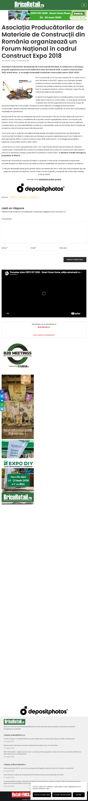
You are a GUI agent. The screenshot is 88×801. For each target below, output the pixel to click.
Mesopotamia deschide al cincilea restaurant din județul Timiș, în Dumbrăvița (31, 745)
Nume (5, 248)
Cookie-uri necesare (62, 795)
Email (33, 248)
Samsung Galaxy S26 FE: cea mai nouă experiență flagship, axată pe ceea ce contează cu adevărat (38, 768)
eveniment (34, 197)
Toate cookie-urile (42, 795)
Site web (63, 248)
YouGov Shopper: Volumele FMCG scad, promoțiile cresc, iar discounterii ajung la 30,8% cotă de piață (39, 739)
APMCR (12, 197)
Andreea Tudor (9, 61)
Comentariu (7, 219)
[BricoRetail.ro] (29, 5)
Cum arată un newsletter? (44, 335)
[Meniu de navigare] (83, 5)
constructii (22, 197)
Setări (78, 795)
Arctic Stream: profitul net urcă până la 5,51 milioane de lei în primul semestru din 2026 (33, 775)
